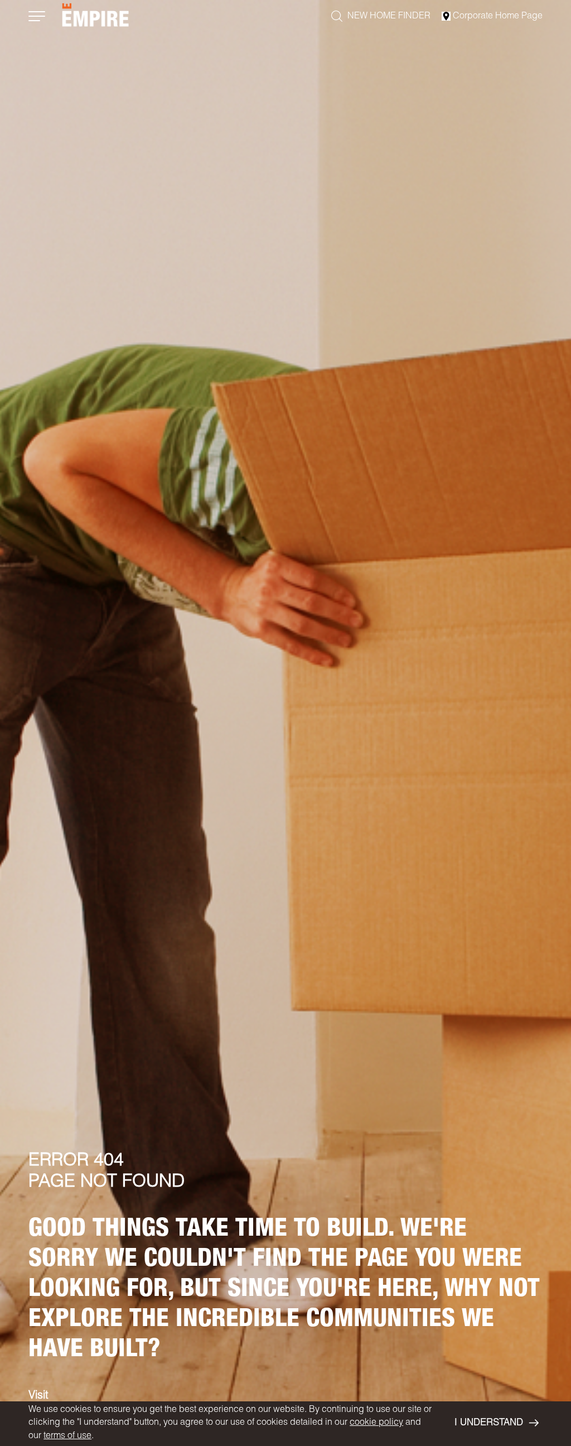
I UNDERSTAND (488, 1423)
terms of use (67, 1436)
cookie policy (376, 1423)
